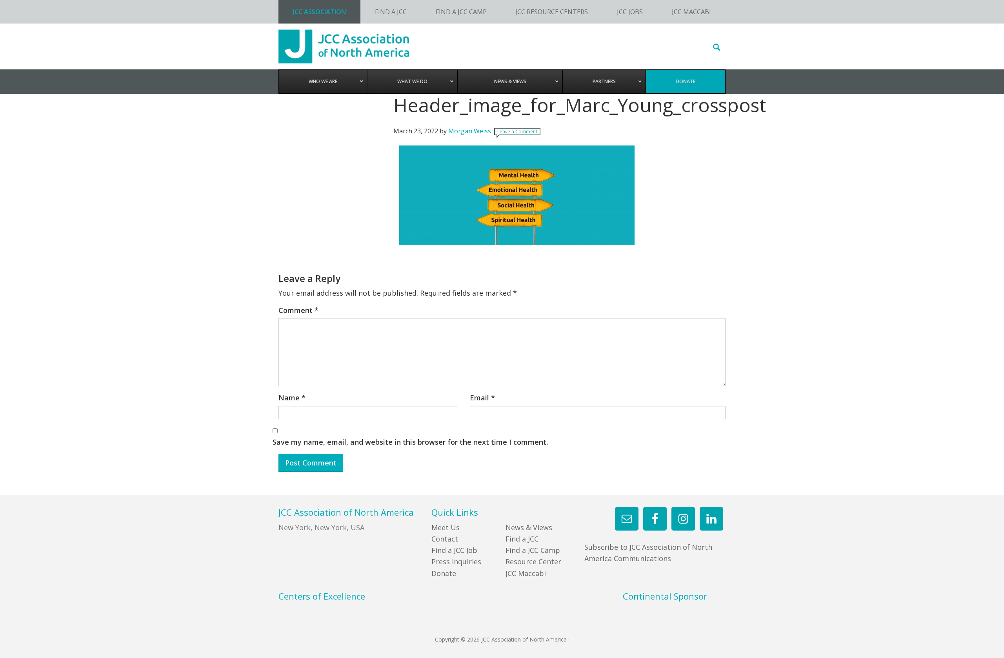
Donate (443, 573)
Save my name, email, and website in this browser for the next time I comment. (410, 442)
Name (292, 397)
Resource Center (533, 561)
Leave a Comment (517, 131)
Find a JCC (522, 538)
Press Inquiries (456, 561)
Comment (298, 310)
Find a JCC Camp (533, 550)
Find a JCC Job (454, 550)
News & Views (529, 527)
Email (482, 397)
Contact (444, 538)
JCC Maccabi (526, 573)
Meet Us (445, 527)
